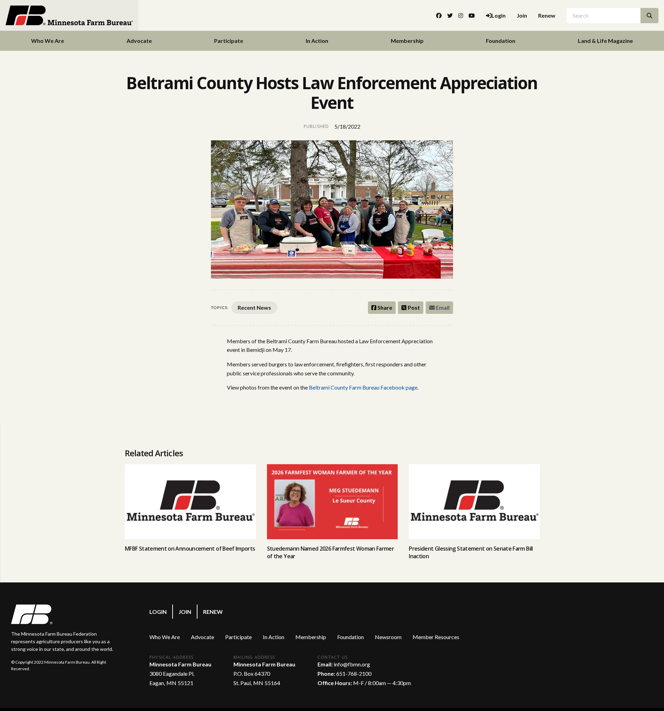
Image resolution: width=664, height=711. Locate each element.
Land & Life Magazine (605, 40)
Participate (228, 40)
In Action (317, 40)
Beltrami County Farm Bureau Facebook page (363, 387)
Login (158, 611)
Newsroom (388, 637)
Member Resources (436, 637)
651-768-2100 (353, 673)
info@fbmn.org (352, 664)
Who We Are (47, 40)
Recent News (254, 307)
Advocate (139, 40)
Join (522, 15)
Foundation (500, 40)
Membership (407, 40)
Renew (546, 15)
